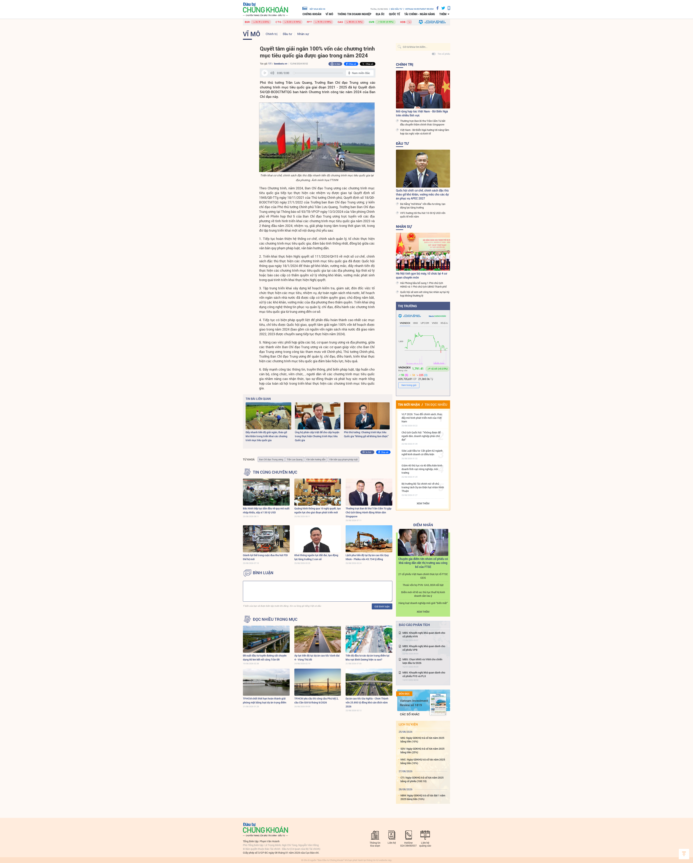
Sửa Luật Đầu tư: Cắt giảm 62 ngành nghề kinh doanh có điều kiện (422, 452)
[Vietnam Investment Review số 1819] (438, 704)
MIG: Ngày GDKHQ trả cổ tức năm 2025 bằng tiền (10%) (422, 739)
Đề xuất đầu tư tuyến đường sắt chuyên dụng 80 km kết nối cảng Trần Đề (265, 657)
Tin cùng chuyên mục (275, 472)
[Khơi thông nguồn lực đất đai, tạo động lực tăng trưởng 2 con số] (317, 538)
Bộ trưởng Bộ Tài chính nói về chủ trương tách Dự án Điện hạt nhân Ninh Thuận (423, 487)
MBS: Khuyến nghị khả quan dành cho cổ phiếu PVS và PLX (423, 674)
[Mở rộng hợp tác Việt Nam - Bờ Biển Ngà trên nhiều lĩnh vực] (423, 89)
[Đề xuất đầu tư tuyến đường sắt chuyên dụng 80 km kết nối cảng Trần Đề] (266, 639)
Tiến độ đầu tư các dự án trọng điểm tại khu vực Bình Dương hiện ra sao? (367, 657)
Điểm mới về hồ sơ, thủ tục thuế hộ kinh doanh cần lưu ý (423, 593)
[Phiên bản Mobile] (447, 8)
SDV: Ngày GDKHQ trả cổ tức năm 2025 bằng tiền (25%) (422, 750)
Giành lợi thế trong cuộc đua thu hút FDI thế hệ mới (265, 557)
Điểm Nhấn (423, 524)
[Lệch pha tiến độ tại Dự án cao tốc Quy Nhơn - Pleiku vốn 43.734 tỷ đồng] (369, 538)
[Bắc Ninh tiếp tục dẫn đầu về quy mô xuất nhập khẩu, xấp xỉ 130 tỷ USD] (266, 492)
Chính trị (271, 34)
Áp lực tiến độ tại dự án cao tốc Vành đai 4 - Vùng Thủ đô (317, 657)
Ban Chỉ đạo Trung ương (271, 459)
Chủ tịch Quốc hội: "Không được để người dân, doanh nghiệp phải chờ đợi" (421, 436)
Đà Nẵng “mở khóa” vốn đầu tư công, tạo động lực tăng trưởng (422, 205)
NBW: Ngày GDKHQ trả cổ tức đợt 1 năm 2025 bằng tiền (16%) (422, 797)
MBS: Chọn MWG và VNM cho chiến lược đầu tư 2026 (422, 661)
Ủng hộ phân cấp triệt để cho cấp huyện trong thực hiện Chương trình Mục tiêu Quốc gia (317, 436)
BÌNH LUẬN (263, 572)
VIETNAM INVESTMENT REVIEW (419, 9)
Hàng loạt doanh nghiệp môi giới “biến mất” (423, 603)
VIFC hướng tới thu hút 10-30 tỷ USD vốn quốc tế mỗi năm (422, 214)
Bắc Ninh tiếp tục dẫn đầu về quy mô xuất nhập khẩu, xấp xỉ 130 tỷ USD (266, 510)
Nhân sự (303, 34)
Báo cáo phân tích (414, 625)
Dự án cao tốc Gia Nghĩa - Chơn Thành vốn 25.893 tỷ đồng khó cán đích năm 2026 (367, 702)
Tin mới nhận (409, 404)
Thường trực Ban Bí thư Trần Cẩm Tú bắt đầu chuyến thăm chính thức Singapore (422, 122)
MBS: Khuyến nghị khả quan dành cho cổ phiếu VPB (423, 647)
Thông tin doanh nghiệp (354, 14)
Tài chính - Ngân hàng (419, 14)
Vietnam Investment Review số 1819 (414, 703)
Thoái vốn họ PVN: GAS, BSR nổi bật (423, 585)
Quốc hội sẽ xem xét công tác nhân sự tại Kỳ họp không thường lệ (424, 293)
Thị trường (407, 306)
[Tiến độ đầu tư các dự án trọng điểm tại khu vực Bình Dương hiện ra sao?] (369, 639)
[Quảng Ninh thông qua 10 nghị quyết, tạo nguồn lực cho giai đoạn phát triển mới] (317, 492)
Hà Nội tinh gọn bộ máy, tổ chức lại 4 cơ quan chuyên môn (421, 275)
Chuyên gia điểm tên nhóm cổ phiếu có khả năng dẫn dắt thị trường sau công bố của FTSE (423, 563)
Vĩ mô (329, 14)
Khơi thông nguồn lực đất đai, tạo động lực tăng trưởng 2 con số (316, 557)
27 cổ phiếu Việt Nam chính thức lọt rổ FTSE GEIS (423, 575)
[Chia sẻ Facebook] (436, 8)
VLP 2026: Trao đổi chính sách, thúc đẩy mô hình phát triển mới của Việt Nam (422, 417)
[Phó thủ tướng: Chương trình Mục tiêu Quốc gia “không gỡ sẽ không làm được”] (367, 415)
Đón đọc (404, 693)
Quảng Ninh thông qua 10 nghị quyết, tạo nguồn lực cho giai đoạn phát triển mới (317, 510)
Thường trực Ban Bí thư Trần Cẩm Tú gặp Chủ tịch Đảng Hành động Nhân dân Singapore (368, 512)
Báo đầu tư (396, 9)
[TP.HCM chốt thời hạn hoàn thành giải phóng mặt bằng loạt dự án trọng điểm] (266, 682)
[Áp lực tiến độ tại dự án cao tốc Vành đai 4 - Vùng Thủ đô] (317, 639)
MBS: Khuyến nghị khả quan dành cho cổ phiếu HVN (423, 634)
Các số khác (410, 714)
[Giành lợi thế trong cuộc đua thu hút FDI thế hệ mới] (266, 538)
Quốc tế (394, 14)
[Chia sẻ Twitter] (442, 8)
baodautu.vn (280, 63)
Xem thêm (423, 503)
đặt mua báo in (317, 9)
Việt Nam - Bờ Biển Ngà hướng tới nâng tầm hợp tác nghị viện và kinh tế (424, 131)
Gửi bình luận (382, 606)
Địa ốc (380, 14)
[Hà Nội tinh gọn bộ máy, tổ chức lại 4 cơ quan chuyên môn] (423, 252)
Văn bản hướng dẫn (316, 459)
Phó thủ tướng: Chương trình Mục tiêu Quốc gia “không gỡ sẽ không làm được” (366, 434)
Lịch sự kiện (408, 724)
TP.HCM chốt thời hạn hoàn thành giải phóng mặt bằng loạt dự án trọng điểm (264, 700)
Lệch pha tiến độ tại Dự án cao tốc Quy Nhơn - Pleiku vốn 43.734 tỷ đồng (367, 557)
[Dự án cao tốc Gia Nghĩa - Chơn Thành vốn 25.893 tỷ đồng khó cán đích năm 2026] (369, 682)
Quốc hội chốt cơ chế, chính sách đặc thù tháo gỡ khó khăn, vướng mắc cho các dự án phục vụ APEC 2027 (422, 194)
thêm (442, 14)
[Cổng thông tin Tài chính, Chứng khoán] (265, 9)
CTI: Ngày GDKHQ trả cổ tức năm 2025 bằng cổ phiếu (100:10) (422, 779)
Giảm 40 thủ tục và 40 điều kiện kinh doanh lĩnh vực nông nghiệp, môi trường (422, 469)
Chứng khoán (311, 14)
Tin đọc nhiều (436, 404)
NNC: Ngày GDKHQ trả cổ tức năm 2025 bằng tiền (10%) (422, 761)
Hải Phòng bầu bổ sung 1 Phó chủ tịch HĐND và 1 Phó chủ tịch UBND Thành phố (423, 284)
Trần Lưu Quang (294, 459)
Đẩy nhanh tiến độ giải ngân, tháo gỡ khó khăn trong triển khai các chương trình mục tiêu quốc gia (266, 436)
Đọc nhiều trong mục (275, 619)
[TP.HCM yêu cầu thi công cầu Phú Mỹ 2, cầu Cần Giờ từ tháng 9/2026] (317, 682)
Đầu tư (287, 34)
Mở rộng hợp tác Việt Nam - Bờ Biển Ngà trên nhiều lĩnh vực (422, 113)
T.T (269, 63)
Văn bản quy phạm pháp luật (343, 459)
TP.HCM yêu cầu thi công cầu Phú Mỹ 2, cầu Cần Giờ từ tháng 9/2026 (316, 700)
